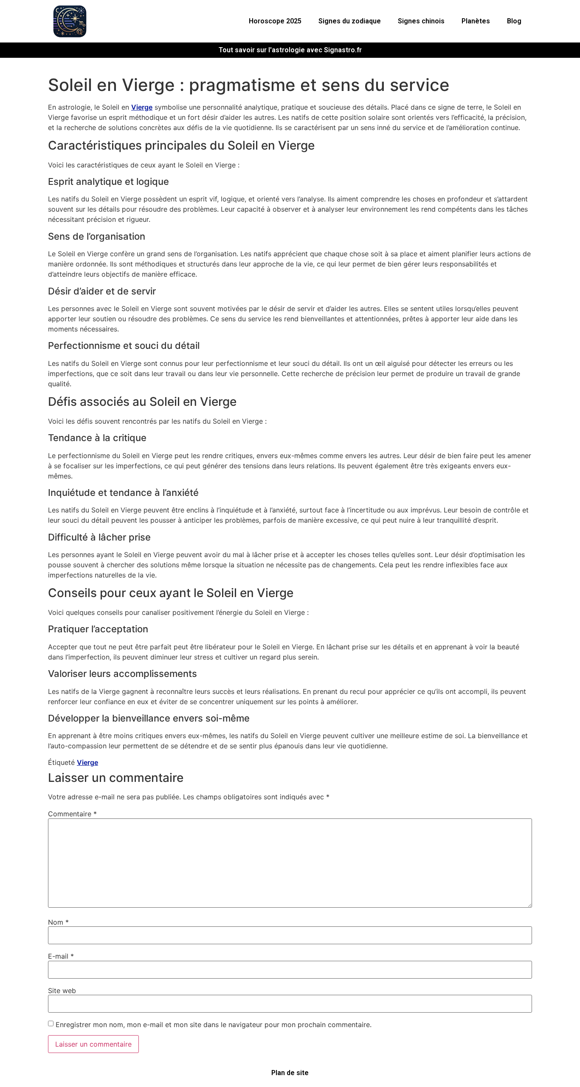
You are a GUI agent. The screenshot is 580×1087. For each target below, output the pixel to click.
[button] (277, 21)
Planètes (476, 21)
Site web (62, 990)
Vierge (141, 107)
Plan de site (290, 1073)
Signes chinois (421, 21)
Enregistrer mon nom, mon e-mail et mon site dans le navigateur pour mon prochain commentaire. (214, 1024)
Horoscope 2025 (275, 21)
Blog (514, 21)
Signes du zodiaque (349, 21)
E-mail (61, 956)
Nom (58, 922)
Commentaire (72, 813)
